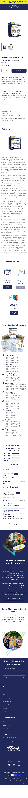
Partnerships (6, 704)
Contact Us (6, 721)
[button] (2, 7)
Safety (5, 708)
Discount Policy (7, 725)
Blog (4, 694)
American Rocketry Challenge (11, 691)
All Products (8, 12)
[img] (6, 481)
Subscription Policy (20, 783)
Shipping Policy (19, 780)
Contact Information (10, 783)
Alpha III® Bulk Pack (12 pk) (7, 280)
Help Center (6, 728)
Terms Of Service (10, 780)
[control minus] (2, 71)
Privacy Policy (24, 778)
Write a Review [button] (13, 464)
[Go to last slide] (4, 31)
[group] (4, 47)
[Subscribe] (23, 677)
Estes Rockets (5, 55)
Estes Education (8, 778)
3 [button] (14, 524)
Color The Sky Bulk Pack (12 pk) (14, 305)
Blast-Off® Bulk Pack (18, 12)
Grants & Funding (7, 701)
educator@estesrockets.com (15, 741)
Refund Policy (16, 778)
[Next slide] (24, 31)
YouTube (5, 711)
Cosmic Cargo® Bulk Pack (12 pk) (20, 280)
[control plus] (10, 71)
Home (2, 12)
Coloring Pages (7, 698)
